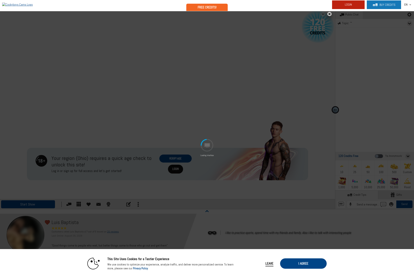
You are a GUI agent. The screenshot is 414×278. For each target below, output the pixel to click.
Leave (269, 263)
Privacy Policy (140, 268)
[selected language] (406, 4)
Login (348, 4)
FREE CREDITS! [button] (207, 7)
